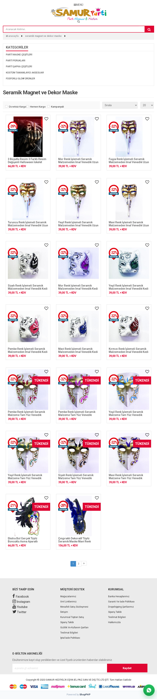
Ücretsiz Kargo (16, 106)
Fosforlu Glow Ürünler (20, 78)
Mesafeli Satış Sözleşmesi (74, 606)
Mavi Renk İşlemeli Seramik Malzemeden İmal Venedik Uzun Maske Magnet (129, 225)
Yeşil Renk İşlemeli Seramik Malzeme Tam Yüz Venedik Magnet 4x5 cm (126, 415)
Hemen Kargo (37, 106)
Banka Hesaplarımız (118, 596)
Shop (84, 694)
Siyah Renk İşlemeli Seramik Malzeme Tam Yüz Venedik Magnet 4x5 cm (75, 478)
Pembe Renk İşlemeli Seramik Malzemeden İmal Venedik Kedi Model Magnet (27, 351)
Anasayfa (13, 36)
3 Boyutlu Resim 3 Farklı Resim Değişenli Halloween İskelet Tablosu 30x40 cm (27, 162)
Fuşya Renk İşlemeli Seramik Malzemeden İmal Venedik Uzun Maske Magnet (129, 162)
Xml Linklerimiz (68, 601)
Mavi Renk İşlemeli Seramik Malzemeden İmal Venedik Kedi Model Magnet (78, 351)
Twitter (21, 612)
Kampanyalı (57, 106)
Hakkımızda (114, 622)
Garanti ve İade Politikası (121, 601)
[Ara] (149, 29)
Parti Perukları (15, 60)
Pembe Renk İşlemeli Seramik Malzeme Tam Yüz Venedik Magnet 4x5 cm (26, 415)
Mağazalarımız (68, 596)
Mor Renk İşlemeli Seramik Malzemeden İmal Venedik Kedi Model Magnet (78, 288)
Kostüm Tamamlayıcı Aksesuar (25, 72)
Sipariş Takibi (67, 622)
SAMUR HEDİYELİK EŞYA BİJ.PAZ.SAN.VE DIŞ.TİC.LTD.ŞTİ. (77, 679)
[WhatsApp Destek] (149, 690)
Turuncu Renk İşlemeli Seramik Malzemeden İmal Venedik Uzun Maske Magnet (28, 225)
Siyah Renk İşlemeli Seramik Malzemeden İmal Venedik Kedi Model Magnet (27, 288)
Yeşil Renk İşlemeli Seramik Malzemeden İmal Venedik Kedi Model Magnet (128, 288)
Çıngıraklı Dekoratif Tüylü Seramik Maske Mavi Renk (74, 540)
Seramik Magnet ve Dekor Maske (43, 36)
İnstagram (23, 602)
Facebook (22, 596)
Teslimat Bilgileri (69, 632)
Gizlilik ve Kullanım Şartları (74, 627)
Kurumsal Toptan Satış (72, 617)
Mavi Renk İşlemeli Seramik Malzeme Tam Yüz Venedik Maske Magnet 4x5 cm (126, 478)
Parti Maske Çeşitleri (19, 54)
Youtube (22, 607)
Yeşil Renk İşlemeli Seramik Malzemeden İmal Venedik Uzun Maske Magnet (78, 225)
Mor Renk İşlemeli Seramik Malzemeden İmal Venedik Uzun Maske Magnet (78, 162)
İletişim (64, 612)
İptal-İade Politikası (70, 638)
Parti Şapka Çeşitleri (19, 66)
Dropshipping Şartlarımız (121, 606)
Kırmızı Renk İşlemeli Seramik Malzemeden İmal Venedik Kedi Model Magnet (128, 351)
